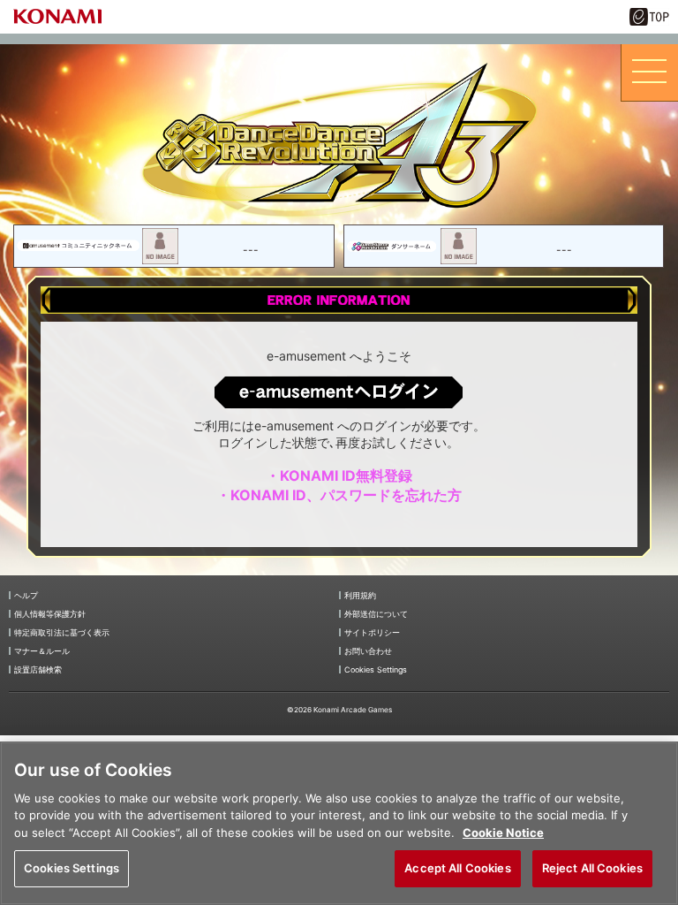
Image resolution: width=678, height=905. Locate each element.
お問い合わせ (368, 651)
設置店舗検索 (38, 669)
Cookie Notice (503, 832)
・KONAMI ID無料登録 (339, 475)
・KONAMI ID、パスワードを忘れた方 (339, 495)
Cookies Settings (71, 868)
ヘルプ (26, 595)
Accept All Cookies (457, 868)
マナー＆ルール (42, 651)
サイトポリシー (372, 632)
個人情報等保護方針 (50, 614)
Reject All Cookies (592, 868)
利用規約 (360, 595)
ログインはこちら (338, 391)
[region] (339, 823)
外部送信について (376, 614)
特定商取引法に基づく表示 (61, 632)
